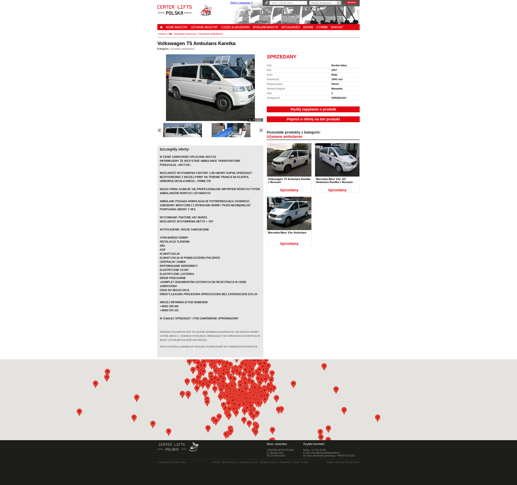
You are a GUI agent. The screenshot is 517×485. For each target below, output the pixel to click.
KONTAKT (337, 27)
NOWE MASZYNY (177, 27)
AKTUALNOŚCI (290, 27)
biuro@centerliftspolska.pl (325, 452)
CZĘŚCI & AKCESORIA (235, 27)
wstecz (162, 33)
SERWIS (308, 27)
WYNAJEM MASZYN (265, 27)
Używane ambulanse (211, 33)
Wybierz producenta (321, 3)
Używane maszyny (185, 33)
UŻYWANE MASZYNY (204, 27)
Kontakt (304, 462)
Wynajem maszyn (268, 462)
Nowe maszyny (229, 462)
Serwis (295, 462)
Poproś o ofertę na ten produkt (313, 119)
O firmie (216, 462)
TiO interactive (352, 462)
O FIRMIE (322, 27)
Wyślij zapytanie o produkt (313, 109)
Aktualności (285, 462)
